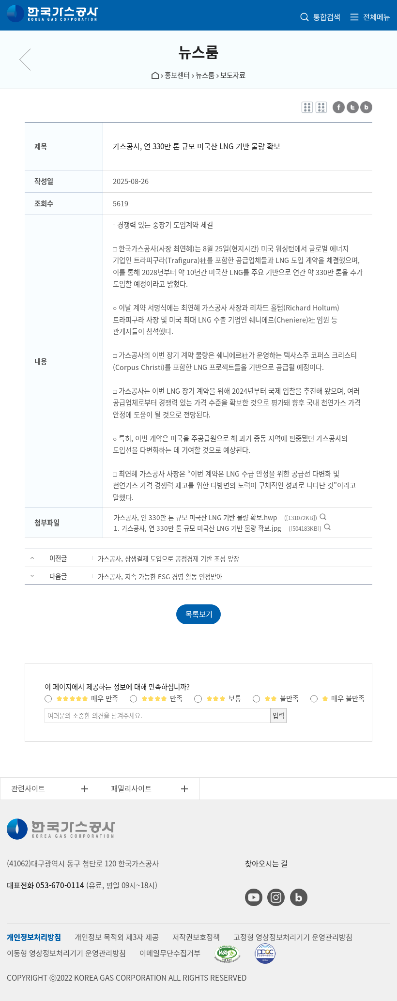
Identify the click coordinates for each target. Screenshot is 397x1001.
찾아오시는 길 (266, 863)
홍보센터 (177, 75)
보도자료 (232, 75)
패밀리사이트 (131, 788)
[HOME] (155, 74)
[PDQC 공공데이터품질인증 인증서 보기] (265, 954)
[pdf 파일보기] (227, 954)
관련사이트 (28, 788)
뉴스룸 (198, 51)
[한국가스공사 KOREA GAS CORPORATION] (53, 13)
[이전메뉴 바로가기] (31, 60)
